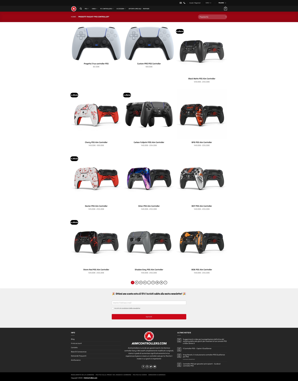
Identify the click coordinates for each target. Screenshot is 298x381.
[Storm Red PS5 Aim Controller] (96, 242)
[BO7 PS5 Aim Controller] (201, 178)
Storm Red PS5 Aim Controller (96, 269)
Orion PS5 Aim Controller (149, 206)
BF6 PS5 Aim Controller (202, 142)
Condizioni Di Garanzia (156, 375)
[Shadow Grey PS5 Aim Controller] (149, 242)
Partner (146, 9)
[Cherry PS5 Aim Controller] (96, 114)
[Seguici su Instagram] (147, 366)
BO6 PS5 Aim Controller (201, 269)
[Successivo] (165, 282)
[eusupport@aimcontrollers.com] (181, 3)
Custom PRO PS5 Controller (149, 64)
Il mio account (76, 343)
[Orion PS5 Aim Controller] (149, 178)
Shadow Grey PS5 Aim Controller (149, 269)
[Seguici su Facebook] (143, 366)
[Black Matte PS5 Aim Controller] (201, 51)
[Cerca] (81, 8)
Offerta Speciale (135, 9)
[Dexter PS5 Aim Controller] (96, 178)
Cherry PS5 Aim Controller (96, 142)
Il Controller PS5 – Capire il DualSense (197, 349)
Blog (72, 339)
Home (73, 16)
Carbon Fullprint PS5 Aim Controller (149, 142)
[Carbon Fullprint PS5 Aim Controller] (149, 114)
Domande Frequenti (78, 356)
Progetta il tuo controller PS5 (96, 64)
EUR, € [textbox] (207, 3)
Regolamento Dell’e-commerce (82, 375)
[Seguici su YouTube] (154, 366)
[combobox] (208, 3)
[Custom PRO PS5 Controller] (149, 43)
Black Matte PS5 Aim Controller (201, 79)
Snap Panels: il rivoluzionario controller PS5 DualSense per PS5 (204, 356)
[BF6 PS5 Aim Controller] (201, 114)
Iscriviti (149, 316)
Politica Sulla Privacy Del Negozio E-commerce (113, 375)
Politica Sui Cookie (140, 375)
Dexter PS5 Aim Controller (96, 206)
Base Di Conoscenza (78, 351)
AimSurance (76, 360)
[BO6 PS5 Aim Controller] (201, 242)
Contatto (74, 347)
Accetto (127, 308)
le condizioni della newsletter (130, 308)
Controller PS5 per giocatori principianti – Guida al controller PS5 (201, 365)
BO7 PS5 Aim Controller (202, 206)
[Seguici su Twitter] (151, 366)
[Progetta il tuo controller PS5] (96, 43)
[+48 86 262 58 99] (184, 3)
